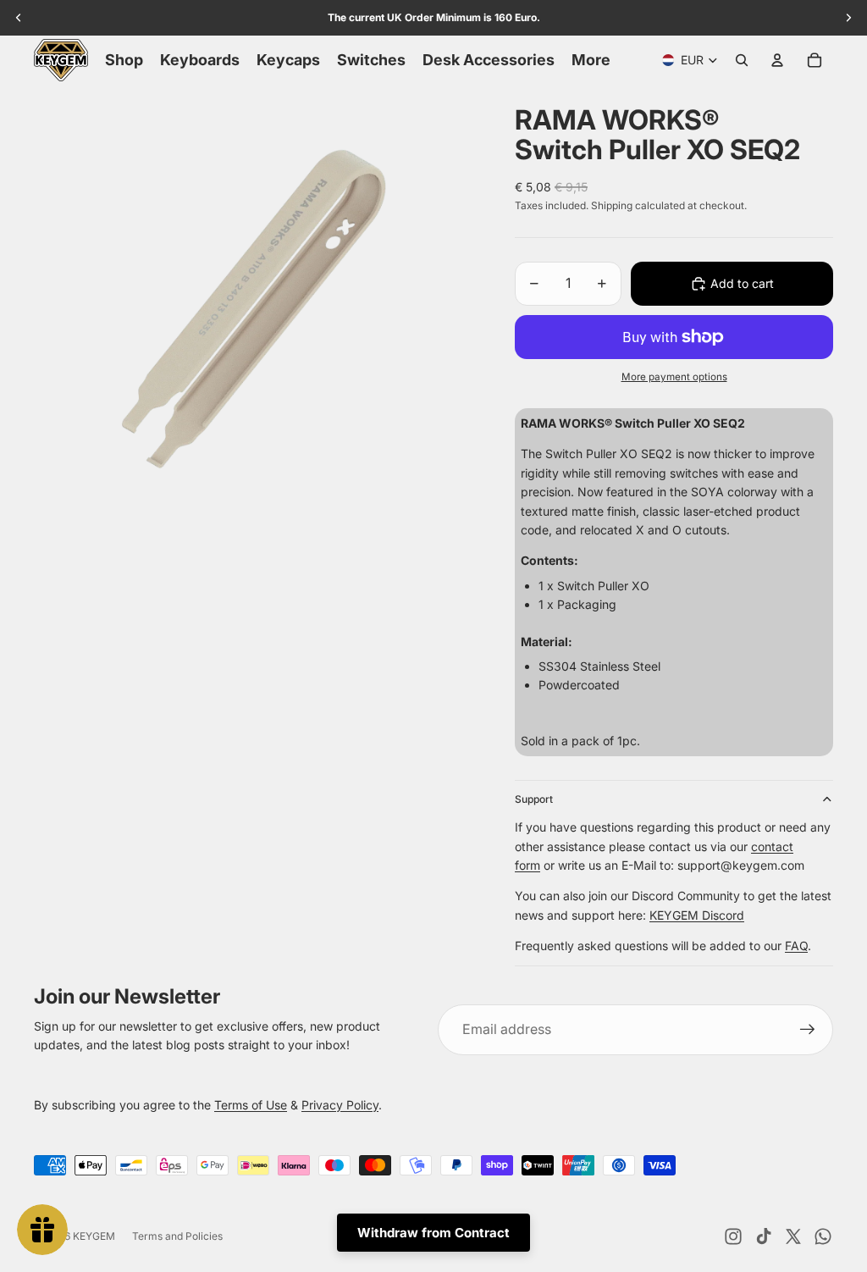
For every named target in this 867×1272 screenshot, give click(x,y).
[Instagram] (733, 1236)
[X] (793, 1236)
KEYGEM (94, 1236)
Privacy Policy (339, 1105)
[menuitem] (591, 60)
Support (534, 799)
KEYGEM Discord (696, 915)
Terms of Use (250, 1105)
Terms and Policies (177, 1236)
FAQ (796, 945)
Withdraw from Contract (433, 1233)
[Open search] (741, 60)
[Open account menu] (777, 60)
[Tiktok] (764, 1236)
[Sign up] (808, 1030)
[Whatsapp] (823, 1236)
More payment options (674, 377)
